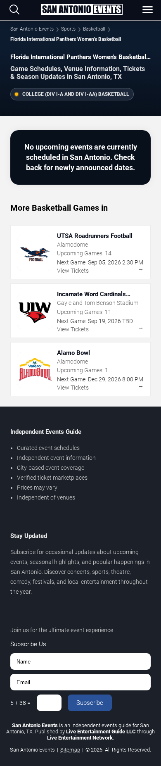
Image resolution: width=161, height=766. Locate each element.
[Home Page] (81, 10)
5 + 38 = (20, 702)
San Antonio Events (32, 29)
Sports (68, 29)
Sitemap (70, 750)
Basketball (94, 29)
